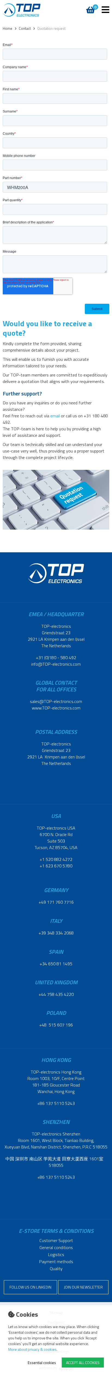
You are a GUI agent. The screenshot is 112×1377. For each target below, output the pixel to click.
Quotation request (51, 28)
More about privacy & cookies (32, 1349)
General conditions (56, 1247)
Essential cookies (42, 1362)
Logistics (56, 1254)
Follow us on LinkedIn (30, 1287)
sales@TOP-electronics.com (56, 701)
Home (7, 28)
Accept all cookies (82, 1362)
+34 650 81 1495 (56, 963)
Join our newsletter (83, 1287)
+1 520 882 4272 (56, 859)
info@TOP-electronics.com (56, 664)
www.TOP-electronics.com (56, 708)
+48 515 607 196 (56, 1025)
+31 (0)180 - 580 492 (56, 657)
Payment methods (56, 1261)
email (55, 415)
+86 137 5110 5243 (56, 1103)
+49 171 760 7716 (56, 902)
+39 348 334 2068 (56, 933)
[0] (89, 7)
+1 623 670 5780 (56, 866)
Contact (25, 28)
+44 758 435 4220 (56, 994)
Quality (56, 1268)
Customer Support (56, 1240)
